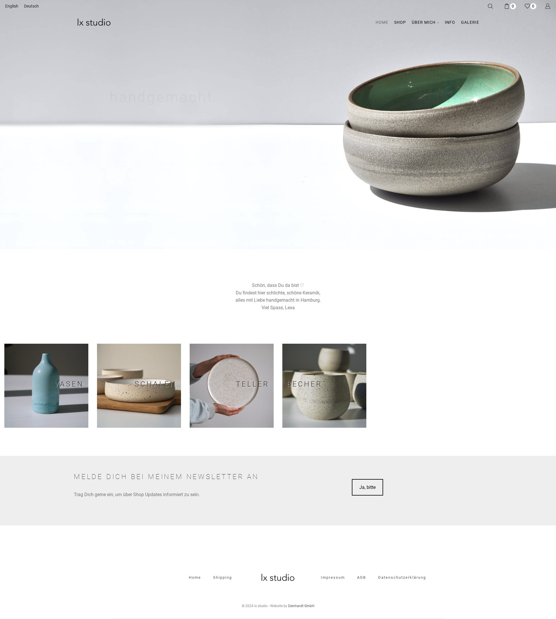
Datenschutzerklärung (402, 577)
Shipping (222, 577)
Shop (400, 22)
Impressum (333, 577)
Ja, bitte (367, 487)
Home (382, 22)
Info (450, 22)
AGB (361, 577)
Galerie (470, 22)
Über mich (424, 22)
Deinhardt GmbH (301, 606)
